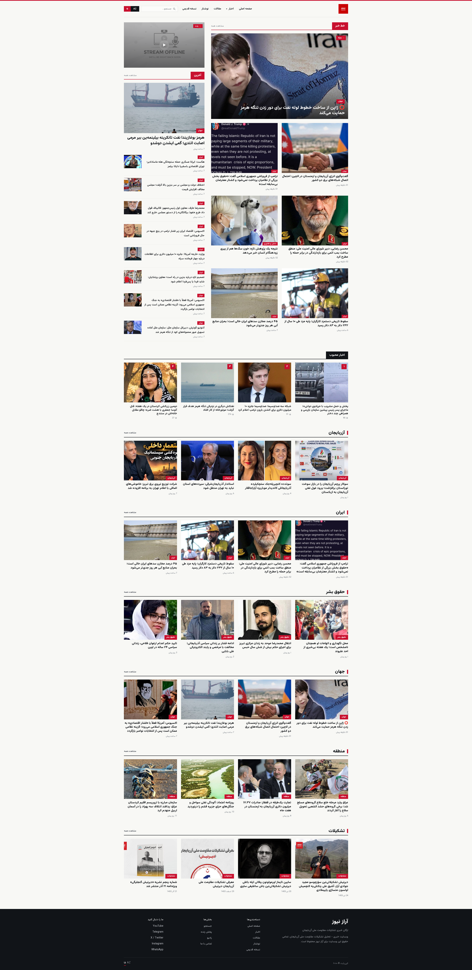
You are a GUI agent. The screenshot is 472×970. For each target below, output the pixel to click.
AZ (135, 9)
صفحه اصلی (245, 9)
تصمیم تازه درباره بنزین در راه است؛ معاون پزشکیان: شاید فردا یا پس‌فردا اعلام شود (176, 279)
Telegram (157, 932)
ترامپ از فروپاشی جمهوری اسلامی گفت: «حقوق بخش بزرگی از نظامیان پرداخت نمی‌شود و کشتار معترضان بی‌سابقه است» (245, 180)
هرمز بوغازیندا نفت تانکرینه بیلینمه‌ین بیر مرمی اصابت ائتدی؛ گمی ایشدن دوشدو (165, 140)
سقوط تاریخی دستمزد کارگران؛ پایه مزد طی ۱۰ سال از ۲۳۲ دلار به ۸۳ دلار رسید (316, 323)
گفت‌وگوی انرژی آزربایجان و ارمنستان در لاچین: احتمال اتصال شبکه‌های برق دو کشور (315, 178)
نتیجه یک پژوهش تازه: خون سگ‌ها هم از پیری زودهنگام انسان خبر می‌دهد (249, 251)
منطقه (343, 796)
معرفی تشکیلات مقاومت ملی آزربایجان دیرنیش (216, 884)
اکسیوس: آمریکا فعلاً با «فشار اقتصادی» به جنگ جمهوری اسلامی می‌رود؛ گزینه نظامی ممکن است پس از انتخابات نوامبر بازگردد (174, 304)
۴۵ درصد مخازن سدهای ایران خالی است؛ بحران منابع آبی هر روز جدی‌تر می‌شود (245, 323)
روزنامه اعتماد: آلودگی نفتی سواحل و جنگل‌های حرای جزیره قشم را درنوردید (211, 804)
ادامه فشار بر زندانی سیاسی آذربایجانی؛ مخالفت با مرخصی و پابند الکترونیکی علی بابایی (210, 647)
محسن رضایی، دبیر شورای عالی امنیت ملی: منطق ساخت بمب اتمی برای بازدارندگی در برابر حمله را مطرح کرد (318, 253)
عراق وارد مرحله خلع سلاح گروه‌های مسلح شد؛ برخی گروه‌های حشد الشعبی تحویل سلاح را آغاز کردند (322, 806)
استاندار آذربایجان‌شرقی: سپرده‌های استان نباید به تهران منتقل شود (208, 486)
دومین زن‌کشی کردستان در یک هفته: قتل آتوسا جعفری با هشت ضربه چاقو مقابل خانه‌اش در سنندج (153, 410)
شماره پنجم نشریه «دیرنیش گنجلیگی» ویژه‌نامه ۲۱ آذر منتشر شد (153, 884)
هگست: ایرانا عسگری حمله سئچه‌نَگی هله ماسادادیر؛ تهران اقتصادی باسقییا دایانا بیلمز (175, 164)
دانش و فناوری (270, 243)
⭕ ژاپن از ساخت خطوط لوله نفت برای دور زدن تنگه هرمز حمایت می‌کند (293, 110)
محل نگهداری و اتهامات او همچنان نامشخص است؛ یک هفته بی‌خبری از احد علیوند (325, 647)
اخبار (230, 9)
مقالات (217, 9)
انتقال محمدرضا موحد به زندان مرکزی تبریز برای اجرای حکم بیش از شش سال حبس (265, 645)
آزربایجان (342, 478)
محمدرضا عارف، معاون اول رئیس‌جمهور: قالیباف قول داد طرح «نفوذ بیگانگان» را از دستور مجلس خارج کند (175, 210)
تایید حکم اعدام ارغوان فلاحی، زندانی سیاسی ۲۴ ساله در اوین (154, 645)
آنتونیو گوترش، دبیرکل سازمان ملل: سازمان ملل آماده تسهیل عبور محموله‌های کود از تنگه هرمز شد (175, 330)
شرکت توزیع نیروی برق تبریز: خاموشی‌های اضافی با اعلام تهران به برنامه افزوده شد (151, 486)
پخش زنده (206, 932)
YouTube (158, 926)
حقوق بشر (341, 637)
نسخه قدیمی (189, 9)
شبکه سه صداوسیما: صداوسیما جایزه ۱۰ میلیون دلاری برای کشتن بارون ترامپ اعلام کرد (264, 408)
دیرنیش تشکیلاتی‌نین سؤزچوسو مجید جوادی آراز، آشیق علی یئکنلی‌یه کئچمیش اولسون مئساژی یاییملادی (323, 886)
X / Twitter (157, 938)
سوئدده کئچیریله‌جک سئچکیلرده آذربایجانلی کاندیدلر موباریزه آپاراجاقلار (268, 486)
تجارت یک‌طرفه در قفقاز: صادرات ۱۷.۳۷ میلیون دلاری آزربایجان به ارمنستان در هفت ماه (267, 806)
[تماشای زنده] (164, 45)
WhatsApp (157, 950)
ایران (274, 171)
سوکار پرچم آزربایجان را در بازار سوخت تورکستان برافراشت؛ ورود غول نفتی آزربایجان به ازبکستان (325, 488)
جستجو (208, 926)
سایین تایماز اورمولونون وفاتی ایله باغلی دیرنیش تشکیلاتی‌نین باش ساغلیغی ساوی (265, 884)
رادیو (209, 938)
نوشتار (205, 9)
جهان (340, 101)
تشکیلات (342, 876)
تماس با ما (206, 944)
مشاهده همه (217, 26)
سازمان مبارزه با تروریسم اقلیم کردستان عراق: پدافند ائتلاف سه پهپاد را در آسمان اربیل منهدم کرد (152, 806)
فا (127, 9)
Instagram (157, 944)
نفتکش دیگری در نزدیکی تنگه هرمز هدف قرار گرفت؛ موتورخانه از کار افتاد (208, 408)
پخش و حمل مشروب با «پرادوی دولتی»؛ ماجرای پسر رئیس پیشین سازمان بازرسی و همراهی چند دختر (324, 410)
